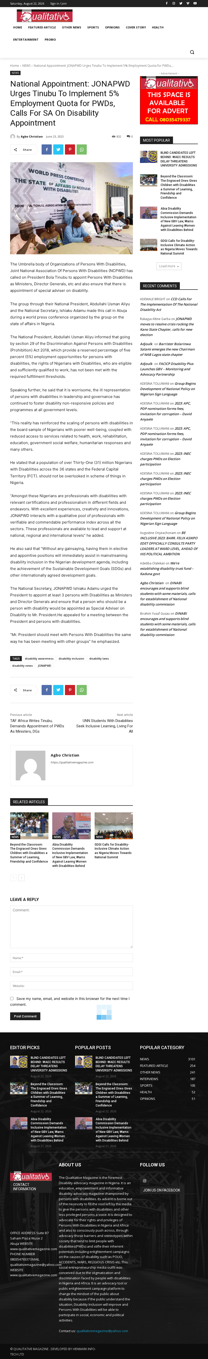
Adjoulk (146, 344)
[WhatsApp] (82, 149)
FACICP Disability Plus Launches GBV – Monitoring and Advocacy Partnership (166, 369)
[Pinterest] (70, 149)
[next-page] (21, 878)
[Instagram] (174, 4)
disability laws (99, 658)
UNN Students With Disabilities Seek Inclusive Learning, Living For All (104, 726)
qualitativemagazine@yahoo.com (102, 1331)
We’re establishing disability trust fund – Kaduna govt (167, 568)
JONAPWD (44, 665)
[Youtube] (195, 4)
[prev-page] (13, 878)
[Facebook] (167, 4)
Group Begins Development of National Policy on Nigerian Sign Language (168, 388)
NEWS (26, 65)
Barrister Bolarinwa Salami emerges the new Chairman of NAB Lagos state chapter (167, 349)
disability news (22, 665)
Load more (167, 266)
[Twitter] (181, 4)
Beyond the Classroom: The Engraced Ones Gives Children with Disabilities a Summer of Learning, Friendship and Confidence (29, 853)
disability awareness (39, 658)
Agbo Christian (32, 136)
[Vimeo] (188, 4)
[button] (192, 52)
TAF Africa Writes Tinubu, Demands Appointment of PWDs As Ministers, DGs (37, 726)
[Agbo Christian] (13, 136)
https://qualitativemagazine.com (72, 762)
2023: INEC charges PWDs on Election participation (165, 458)
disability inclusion (71, 658)
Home (14, 65)
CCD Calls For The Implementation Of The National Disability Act (168, 304)
